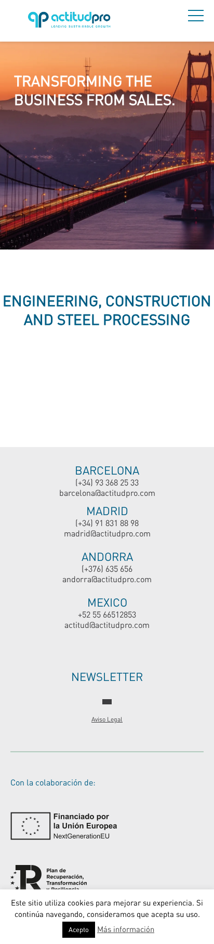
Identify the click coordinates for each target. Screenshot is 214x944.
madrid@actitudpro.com (107, 533)
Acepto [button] (79, 929)
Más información (125, 929)
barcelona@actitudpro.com (107, 492)
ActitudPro (71, 21)
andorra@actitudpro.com (107, 579)
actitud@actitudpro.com (107, 625)
